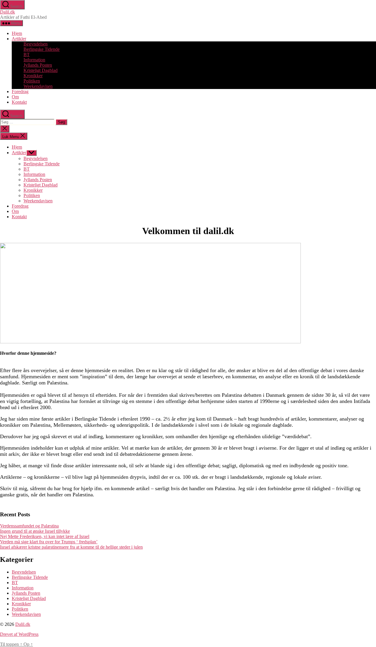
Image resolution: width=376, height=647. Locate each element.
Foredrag (20, 91)
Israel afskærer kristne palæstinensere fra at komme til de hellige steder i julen (71, 547)
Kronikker (33, 75)
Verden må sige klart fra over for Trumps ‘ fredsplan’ (49, 541)
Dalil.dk (7, 11)
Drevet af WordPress (19, 634)
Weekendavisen (38, 86)
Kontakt (19, 102)
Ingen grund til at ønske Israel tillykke (35, 531)
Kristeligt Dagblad (41, 70)
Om (15, 96)
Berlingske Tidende (42, 49)
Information (34, 59)
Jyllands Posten (38, 65)
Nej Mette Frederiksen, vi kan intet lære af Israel (44, 536)
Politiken (32, 80)
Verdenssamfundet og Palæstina (29, 525)
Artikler (19, 38)
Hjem (17, 33)
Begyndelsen (36, 43)
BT (27, 54)
